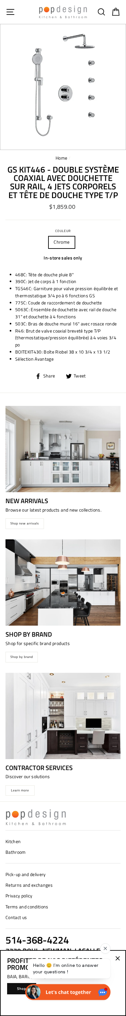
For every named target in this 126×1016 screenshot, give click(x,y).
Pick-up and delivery (25, 874)
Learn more (20, 790)
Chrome (61, 242)
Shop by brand (21, 656)
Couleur (63, 230)
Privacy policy (19, 896)
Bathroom (15, 852)
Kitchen (13, 841)
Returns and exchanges (29, 885)
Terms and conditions (26, 907)
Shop (21, 988)
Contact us (16, 917)
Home (61, 158)
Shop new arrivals (24, 523)
